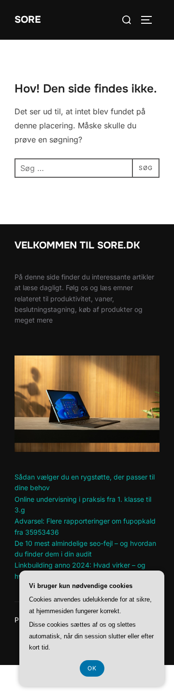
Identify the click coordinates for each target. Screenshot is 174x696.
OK (92, 668)
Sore (27, 20)
